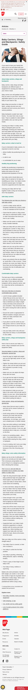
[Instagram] (7, 661)
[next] (4, 9)
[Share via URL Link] (25, 21)
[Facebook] (4, 661)
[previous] (2, 9)
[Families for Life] (3, 14)
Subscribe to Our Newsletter (21, 688)
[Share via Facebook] (23, 21)
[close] (26, 2)
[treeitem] (14, 33)
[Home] (2, 19)
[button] (8, 29)
